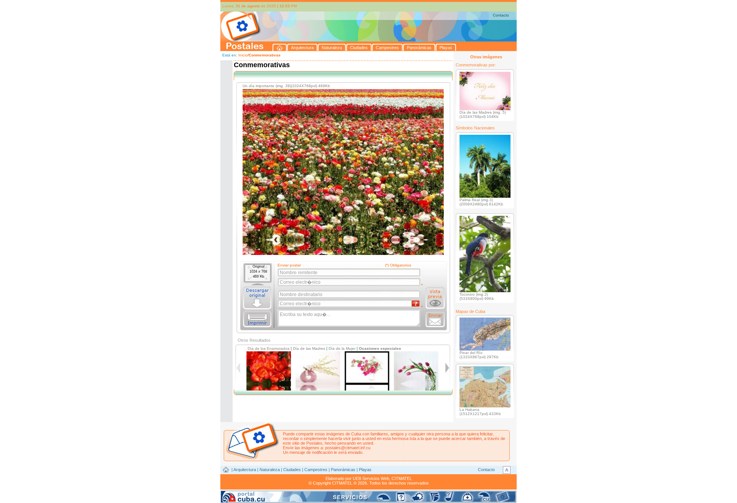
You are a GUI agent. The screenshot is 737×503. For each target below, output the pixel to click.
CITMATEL (402, 478)
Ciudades (292, 469)
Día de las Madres (309, 348)
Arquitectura (244, 469)
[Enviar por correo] (435, 319)
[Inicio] (280, 47)
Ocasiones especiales (380, 348)
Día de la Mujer (342, 348)
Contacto (501, 15)
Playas (365, 469)
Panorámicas (343, 469)
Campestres (315, 469)
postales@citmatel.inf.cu (347, 447)
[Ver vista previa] (435, 298)
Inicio (243, 55)
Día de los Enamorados (268, 348)
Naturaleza (269, 469)
